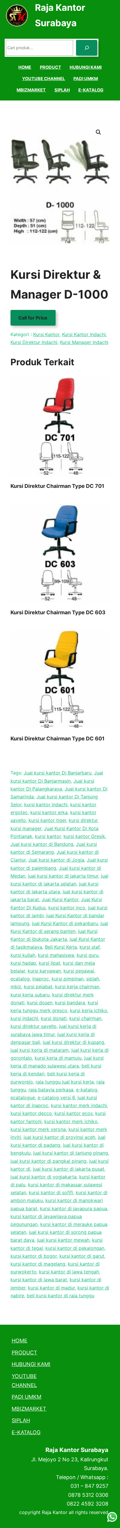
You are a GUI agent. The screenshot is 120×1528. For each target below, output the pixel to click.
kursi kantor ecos (73, 1113)
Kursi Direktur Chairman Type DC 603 (57, 612)
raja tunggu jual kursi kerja (65, 1082)
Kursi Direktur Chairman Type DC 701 (57, 486)
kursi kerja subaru (30, 995)
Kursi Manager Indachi (84, 342)
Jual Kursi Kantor (60, 899)
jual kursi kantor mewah (63, 1240)
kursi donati (54, 1018)
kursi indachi (24, 1018)
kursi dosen (39, 1002)
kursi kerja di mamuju (58, 1058)
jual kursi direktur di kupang (73, 1042)
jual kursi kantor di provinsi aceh (59, 1137)
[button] (98, 132)
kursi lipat (49, 963)
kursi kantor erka (49, 812)
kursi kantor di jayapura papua (73, 1208)
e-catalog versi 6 (56, 1097)
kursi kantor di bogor (33, 1256)
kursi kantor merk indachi (79, 1105)
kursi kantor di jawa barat (38, 1279)
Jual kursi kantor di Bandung (41, 844)
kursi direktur (83, 820)
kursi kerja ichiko (88, 1010)
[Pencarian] (86, 48)
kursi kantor (48, 836)
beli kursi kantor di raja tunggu (60, 1295)
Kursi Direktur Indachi (33, 342)
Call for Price (32, 318)
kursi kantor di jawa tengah (69, 1272)
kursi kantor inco (66, 908)
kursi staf (90, 947)
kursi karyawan (44, 971)
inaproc (40, 979)
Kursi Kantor (46, 334)
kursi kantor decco (31, 1113)
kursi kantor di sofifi (51, 1192)
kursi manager (25, 828)
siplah (92, 979)
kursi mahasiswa (56, 955)
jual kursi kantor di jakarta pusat (68, 1169)
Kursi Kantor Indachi (84, 334)
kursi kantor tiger (47, 820)
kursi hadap (23, 963)
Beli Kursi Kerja (61, 947)
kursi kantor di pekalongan (74, 1248)
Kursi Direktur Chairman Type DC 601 (57, 738)
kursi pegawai (78, 971)
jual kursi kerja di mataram (39, 1050)
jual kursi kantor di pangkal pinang (48, 1161)
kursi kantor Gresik (84, 836)
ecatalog (20, 979)
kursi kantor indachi (46, 804)
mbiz (15, 986)
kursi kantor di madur (51, 1288)
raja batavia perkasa (51, 1090)
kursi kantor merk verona (38, 1129)
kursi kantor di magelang (37, 1264)
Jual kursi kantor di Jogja (56, 860)
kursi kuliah (22, 955)
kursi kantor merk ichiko (71, 1121)
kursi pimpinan (68, 979)
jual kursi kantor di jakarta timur (63, 876)
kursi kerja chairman (77, 986)
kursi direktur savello (33, 1026)
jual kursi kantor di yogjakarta (43, 1177)
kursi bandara (70, 1002)
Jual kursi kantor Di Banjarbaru (57, 773)
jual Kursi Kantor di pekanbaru (65, 923)
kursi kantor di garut (81, 1256)
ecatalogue (22, 1097)
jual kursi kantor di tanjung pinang (70, 1153)
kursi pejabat (38, 986)
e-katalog (86, 1090)
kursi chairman (85, 1018)
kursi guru (87, 955)
